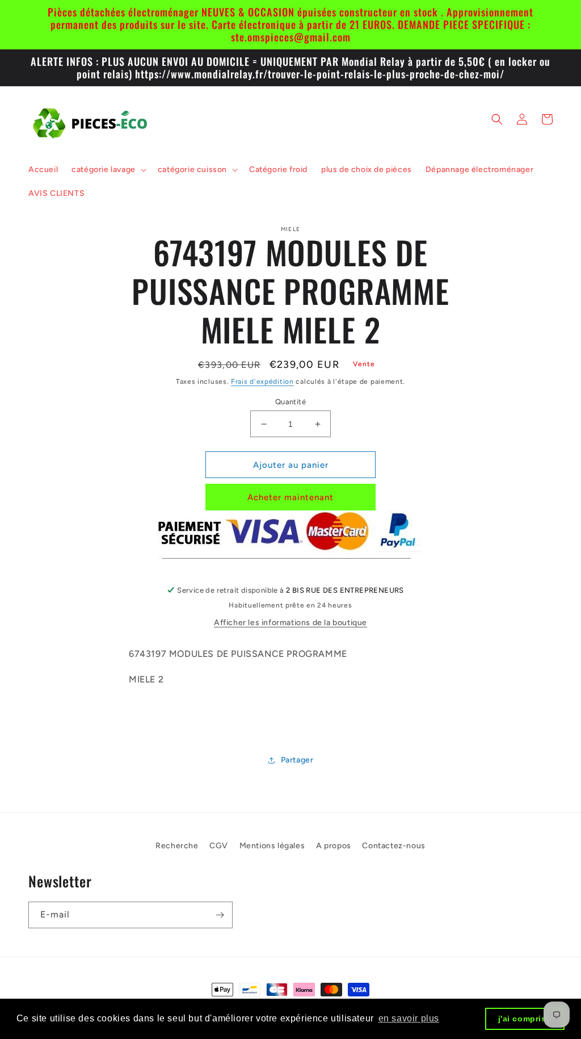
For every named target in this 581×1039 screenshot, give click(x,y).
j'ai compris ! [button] (525, 1018)
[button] (108, 170)
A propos (333, 846)
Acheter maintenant (290, 497)
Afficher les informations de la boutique (290, 622)
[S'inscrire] (219, 915)
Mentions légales (272, 846)
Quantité (290, 401)
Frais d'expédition (262, 382)
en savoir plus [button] (408, 1018)
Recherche (176, 846)
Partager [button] (297, 760)
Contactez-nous (393, 846)
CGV (218, 846)
